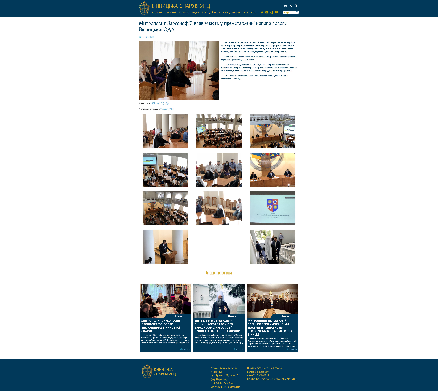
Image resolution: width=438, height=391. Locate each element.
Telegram (164, 109)
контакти (250, 12)
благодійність (211, 12)
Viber (171, 109)
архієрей (170, 12)
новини (157, 12)
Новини (178, 316)
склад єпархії (231, 12)
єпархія (184, 12)
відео (195, 12)
